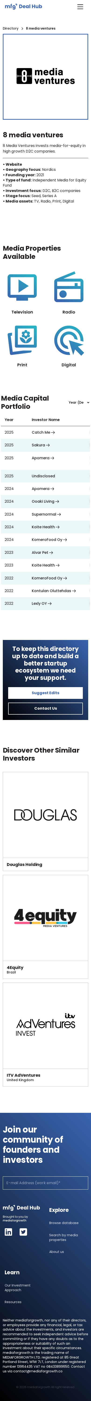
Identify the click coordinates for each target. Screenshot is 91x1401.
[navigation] (23, 7)
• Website (12, 164)
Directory (10, 28)
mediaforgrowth (14, 1220)
